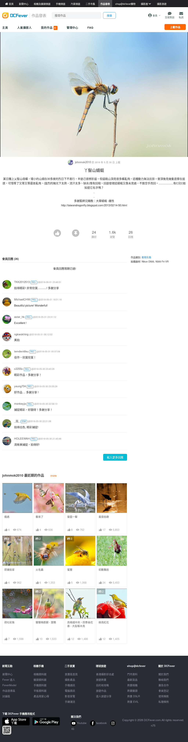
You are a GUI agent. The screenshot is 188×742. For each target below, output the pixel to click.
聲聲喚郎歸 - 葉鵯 (46, 622)
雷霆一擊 (72, 516)
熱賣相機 (132, 685)
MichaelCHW (22, 299)
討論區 (6, 696)
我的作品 (49, 28)
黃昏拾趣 (104, 516)
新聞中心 (7, 674)
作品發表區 (8, 690)
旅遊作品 (101, 690)
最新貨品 (132, 679)
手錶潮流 (70, 701)
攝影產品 (70, 679)
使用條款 (163, 696)
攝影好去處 (105, 674)
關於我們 (163, 674)
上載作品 (175, 27)
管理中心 (72, 28)
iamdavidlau (21, 351)
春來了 (39, 516)
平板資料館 (40, 690)
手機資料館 (40, 685)
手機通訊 (70, 685)
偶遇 (6, 516)
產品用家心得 (41, 696)
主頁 (5, 28)
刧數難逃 (104, 569)
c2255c (18, 369)
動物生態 (146, 257)
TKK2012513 (22, 282)
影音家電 (70, 696)
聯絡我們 (163, 679)
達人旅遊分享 (103, 696)
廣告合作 (163, 685)
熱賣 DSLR (133, 696)
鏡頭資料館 (40, 679)
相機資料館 (40, 674)
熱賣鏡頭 (132, 690)
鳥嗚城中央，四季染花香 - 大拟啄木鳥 (80, 624)
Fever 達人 (8, 679)
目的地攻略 (102, 685)
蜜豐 (69, 569)
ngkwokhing (21, 334)
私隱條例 (163, 701)
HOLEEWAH (22, 438)
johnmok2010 (83, 162)
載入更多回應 (115, 457)
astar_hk (19, 317)
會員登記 (163, 690)
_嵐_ (17, 421)
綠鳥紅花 (104, 622)
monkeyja (20, 403)
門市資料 (132, 674)
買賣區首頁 (71, 674)
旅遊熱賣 (101, 679)
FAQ (90, 28)
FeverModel (9, 685)
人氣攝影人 (24, 28)
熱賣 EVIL (133, 701)
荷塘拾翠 (9, 569)
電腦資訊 (70, 690)
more (53, 475)
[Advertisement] (94, 219)
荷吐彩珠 (9, 622)
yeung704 (20, 386)
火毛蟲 (39, 569)
